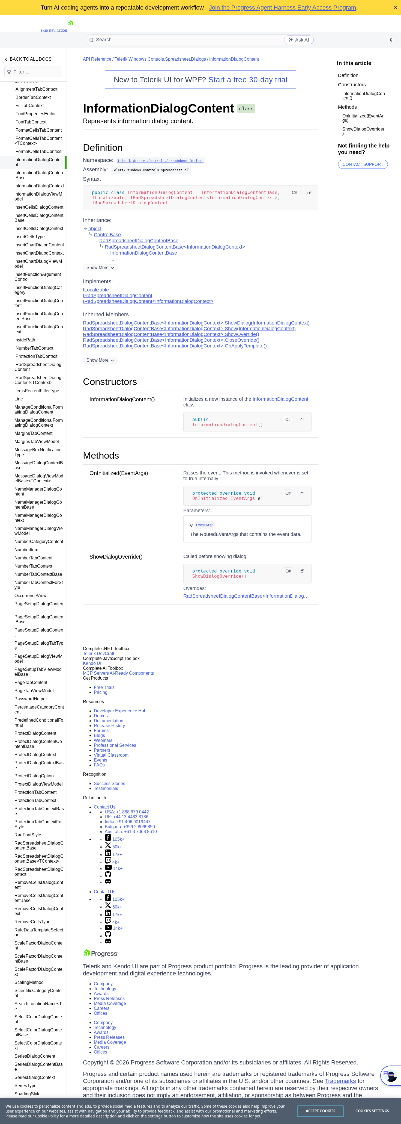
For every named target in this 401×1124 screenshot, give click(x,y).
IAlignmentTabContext (35, 89)
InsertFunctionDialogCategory (38, 290)
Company (103, 983)
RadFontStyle (27, 835)
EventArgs (205, 525)
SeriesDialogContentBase (38, 1067)
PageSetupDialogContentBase (38, 619)
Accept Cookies (321, 1110)
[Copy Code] (309, 192)
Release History (109, 725)
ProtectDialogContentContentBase (38, 744)
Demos (101, 715)
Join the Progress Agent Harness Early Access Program (282, 7)
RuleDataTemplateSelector (38, 932)
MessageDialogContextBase (38, 465)
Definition (102, 147)
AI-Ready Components (132, 673)
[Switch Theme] (391, 40)
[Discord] (108, 882)
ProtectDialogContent (35, 733)
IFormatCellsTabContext (37, 151)
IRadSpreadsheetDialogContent (37, 367)
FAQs (99, 765)
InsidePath (24, 340)
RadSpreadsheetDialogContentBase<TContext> (39, 858)
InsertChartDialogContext (39, 253)
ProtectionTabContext (35, 800)
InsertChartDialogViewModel (38, 264)
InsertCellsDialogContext (38, 228)
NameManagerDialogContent (38, 491)
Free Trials (104, 687)
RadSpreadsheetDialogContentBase (39, 845)
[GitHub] (108, 876)
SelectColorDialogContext (38, 1045)
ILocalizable (96, 290)
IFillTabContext (29, 105)
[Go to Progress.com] (100, 956)
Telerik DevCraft (98, 653)
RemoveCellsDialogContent (38, 885)
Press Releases (109, 998)
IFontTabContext (30, 122)
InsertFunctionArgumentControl (37, 277)
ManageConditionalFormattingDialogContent (38, 409)
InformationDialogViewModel (38, 196)
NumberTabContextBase (38, 574)
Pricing (100, 692)
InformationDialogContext (39, 186)
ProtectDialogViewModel (38, 784)
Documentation (108, 720)
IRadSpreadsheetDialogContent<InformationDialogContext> (148, 301)
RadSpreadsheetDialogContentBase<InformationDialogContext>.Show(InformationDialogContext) (189, 328)
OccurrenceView (30, 595)
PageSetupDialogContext (38, 632)
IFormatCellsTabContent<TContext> (38, 141)
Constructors (110, 381)
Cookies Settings (372, 1110)
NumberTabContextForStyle (38, 585)
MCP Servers (96, 673)
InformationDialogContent (37, 162)
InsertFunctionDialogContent (38, 303)
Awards (101, 993)
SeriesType (25, 1085)
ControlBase (107, 234)
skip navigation (54, 30)
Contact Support (363, 164)
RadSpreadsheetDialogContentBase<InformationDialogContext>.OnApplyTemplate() (175, 346)
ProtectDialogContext (35, 754)
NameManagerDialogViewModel (38, 531)
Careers (101, 1008)
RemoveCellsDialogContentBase (38, 898)
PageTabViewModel (34, 690)
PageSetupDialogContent (38, 606)
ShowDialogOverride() (116, 557)
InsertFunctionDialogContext (38, 329)
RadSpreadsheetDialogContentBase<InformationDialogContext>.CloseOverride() (171, 340)
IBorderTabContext (32, 97)
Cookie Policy (47, 1116)
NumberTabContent (33, 558)
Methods (101, 455)
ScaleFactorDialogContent (38, 945)
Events (100, 760)
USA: (127, 812)
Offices (100, 1013)
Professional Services (115, 745)
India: (128, 821)
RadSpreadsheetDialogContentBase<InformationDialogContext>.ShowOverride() (171, 334)
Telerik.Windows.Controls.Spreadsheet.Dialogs (160, 59)
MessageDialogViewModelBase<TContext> (38, 478)
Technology (105, 988)
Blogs (99, 735)
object (94, 228)
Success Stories (109, 783)
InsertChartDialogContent (39, 245)
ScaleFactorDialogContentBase (38, 958)
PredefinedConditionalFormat (38, 722)
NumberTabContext (33, 566)
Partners (102, 750)
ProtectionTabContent (35, 792)
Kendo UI (92, 663)
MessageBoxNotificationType (38, 452)
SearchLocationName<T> (38, 1006)
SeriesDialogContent (34, 1056)
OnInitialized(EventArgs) (118, 473)
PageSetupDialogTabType (38, 645)
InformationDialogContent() (122, 399)
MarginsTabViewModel (36, 441)
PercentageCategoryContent (39, 709)
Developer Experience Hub (120, 711)
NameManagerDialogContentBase (38, 504)
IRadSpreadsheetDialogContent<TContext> (37, 380)
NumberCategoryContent (38, 541)
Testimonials (106, 788)
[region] (200, 1111)
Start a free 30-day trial (247, 79)
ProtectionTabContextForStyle (38, 824)
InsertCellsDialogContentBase (38, 218)
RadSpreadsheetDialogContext (39, 872)
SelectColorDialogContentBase (38, 1032)
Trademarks (340, 1081)
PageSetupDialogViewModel (38, 658)
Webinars (103, 740)
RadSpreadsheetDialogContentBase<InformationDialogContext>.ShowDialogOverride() (278, 596)
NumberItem (26, 549)
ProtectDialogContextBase (39, 765)
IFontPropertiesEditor (35, 113)
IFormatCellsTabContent (38, 130)
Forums (101, 730)
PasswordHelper (30, 699)
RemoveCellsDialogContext (38, 911)
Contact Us (104, 807)
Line (18, 399)
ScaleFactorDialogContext (38, 972)
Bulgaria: (130, 826)
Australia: (131, 831)
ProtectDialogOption (34, 776)
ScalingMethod (29, 982)
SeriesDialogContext (34, 1077)
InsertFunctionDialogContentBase (38, 316)
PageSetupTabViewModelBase (38, 672)
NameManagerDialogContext (38, 518)
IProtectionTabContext (35, 356)
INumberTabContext (33, 348)
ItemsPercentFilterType (36, 390)
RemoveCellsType (32, 921)
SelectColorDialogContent (38, 1019)
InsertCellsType (29, 236)
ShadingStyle (27, 1093)
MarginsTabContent (33, 433)
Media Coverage (110, 1003)
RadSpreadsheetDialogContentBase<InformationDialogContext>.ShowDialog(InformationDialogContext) (196, 323)
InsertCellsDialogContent (38, 207)
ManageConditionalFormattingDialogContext (38, 422)
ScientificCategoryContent (38, 993)
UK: (126, 817)
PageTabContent (30, 682)
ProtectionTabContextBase (39, 811)
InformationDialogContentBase (38, 175)
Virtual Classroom (111, 755)
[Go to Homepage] (70, 30)
